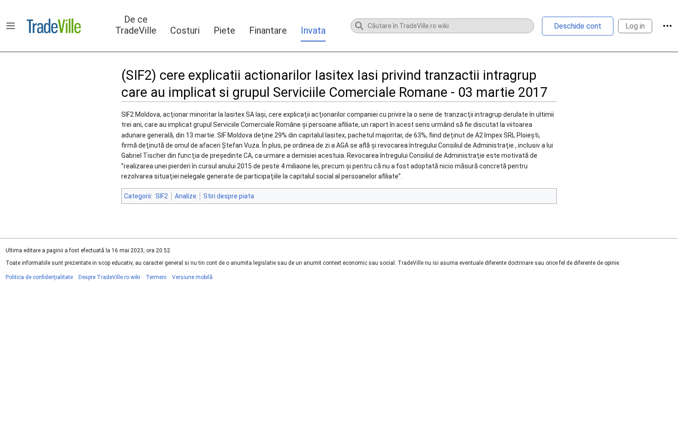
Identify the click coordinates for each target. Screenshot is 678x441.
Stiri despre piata (228, 196)
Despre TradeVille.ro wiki (109, 277)
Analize (185, 196)
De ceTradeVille (135, 25)
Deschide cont (577, 26)
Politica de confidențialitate (39, 277)
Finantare (268, 30)
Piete (224, 30)
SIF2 (161, 196)
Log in (635, 26)
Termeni (156, 277)
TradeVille (54, 25)
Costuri (185, 30)
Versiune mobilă (192, 277)
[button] (10, 25)
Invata (313, 30)
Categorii (137, 196)
